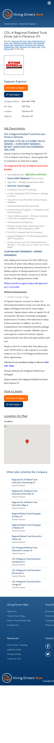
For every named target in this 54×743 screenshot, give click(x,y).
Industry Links (14, 649)
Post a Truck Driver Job (19, 620)
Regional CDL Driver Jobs (22, 41)
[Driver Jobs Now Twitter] (47, 656)
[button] (27, 441)
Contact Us (13, 625)
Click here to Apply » (16, 87)
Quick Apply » (15, 94)
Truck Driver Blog (16, 616)
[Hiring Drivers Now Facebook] (47, 648)
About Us (12, 611)
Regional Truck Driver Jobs (30, 47)
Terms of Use (14, 658)
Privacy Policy (14, 654)
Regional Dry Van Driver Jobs (25, 45)
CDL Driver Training (17, 645)
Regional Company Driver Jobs (25, 43)
